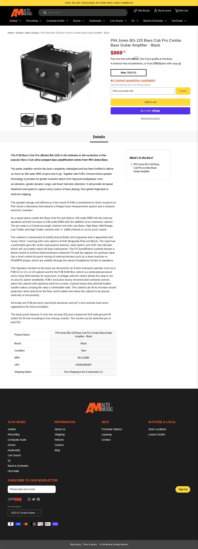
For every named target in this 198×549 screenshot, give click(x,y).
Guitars (20, 32)
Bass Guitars (32, 32)
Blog (57, 450)
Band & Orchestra (18, 465)
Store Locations (157, 429)
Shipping (60, 434)
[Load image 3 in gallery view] (56, 120)
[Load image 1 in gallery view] (27, 120)
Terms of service (90, 544)
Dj (9, 460)
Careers (59, 445)
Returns (59, 439)
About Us (60, 429)
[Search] (44, 12)
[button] (181, 11)
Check (183, 90)
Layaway (106, 434)
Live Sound (14, 455)
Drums (11, 445)
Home (11, 32)
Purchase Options (111, 429)
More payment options (150, 118)
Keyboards (14, 450)
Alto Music (109, 544)
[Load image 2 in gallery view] (41, 120)
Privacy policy (75, 544)
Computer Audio (17, 439)
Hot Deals (13, 471)
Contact (105, 439)
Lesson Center (156, 434)
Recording (13, 434)
